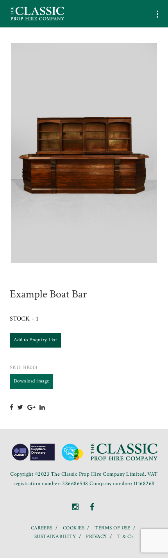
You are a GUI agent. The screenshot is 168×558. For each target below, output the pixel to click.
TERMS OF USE (112, 528)
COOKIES (73, 528)
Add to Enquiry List (35, 340)
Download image (31, 381)
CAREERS (42, 528)
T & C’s (125, 536)
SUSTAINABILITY (55, 536)
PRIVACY (96, 536)
